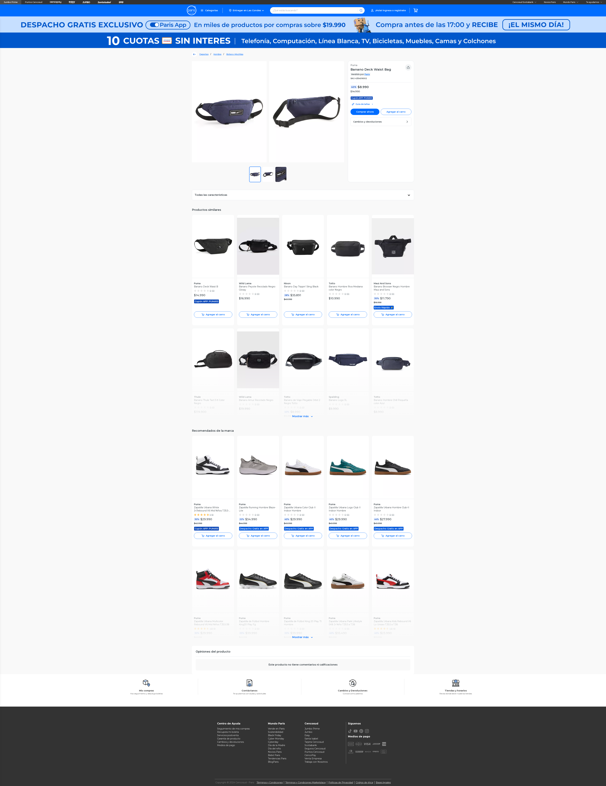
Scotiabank (311, 745)
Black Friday (274, 735)
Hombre (217, 54)
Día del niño (274, 748)
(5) (212, 514)
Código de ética (364, 782)
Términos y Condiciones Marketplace (305, 782)
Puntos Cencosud (33, 2)
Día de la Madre (276, 745)
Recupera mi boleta (228, 732)
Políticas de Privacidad (340, 782)
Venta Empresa (313, 758)
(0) (213, 290)
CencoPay (310, 755)
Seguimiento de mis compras (233, 728)
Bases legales (383, 782)
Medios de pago (226, 745)
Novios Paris (550, 2)
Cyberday (273, 742)
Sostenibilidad (275, 732)
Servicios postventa (228, 735)
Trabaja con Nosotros (316, 761)
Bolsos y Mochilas (234, 54)
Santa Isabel (311, 738)
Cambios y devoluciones (230, 742)
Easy (307, 735)
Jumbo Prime (11, 2)
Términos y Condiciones (270, 782)
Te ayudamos (592, 2)
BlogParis (273, 761)
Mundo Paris (569, 2)
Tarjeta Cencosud (314, 742)
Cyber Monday (276, 738)
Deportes (203, 54)
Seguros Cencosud (315, 748)
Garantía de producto (228, 738)
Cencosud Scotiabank (523, 2)
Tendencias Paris (277, 758)
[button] (246, 10)
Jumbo (308, 732)
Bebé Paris (274, 755)
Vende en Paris (276, 728)
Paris (367, 74)
